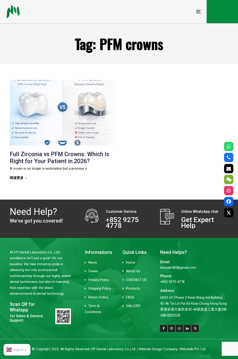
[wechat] (228, 179)
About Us (133, 271)
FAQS (130, 297)
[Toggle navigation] (168, 11)
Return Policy (98, 297)
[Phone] (228, 157)
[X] (228, 212)
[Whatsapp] (228, 146)
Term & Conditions (93, 309)
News (92, 262)
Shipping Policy (99, 288)
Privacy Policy (98, 280)
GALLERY (133, 306)
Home (130, 262)
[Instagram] (228, 190)
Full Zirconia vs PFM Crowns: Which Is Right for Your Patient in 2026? (59, 158)
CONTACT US (136, 280)
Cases (93, 271)
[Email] (228, 168)
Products (133, 288)
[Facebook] (228, 201)
